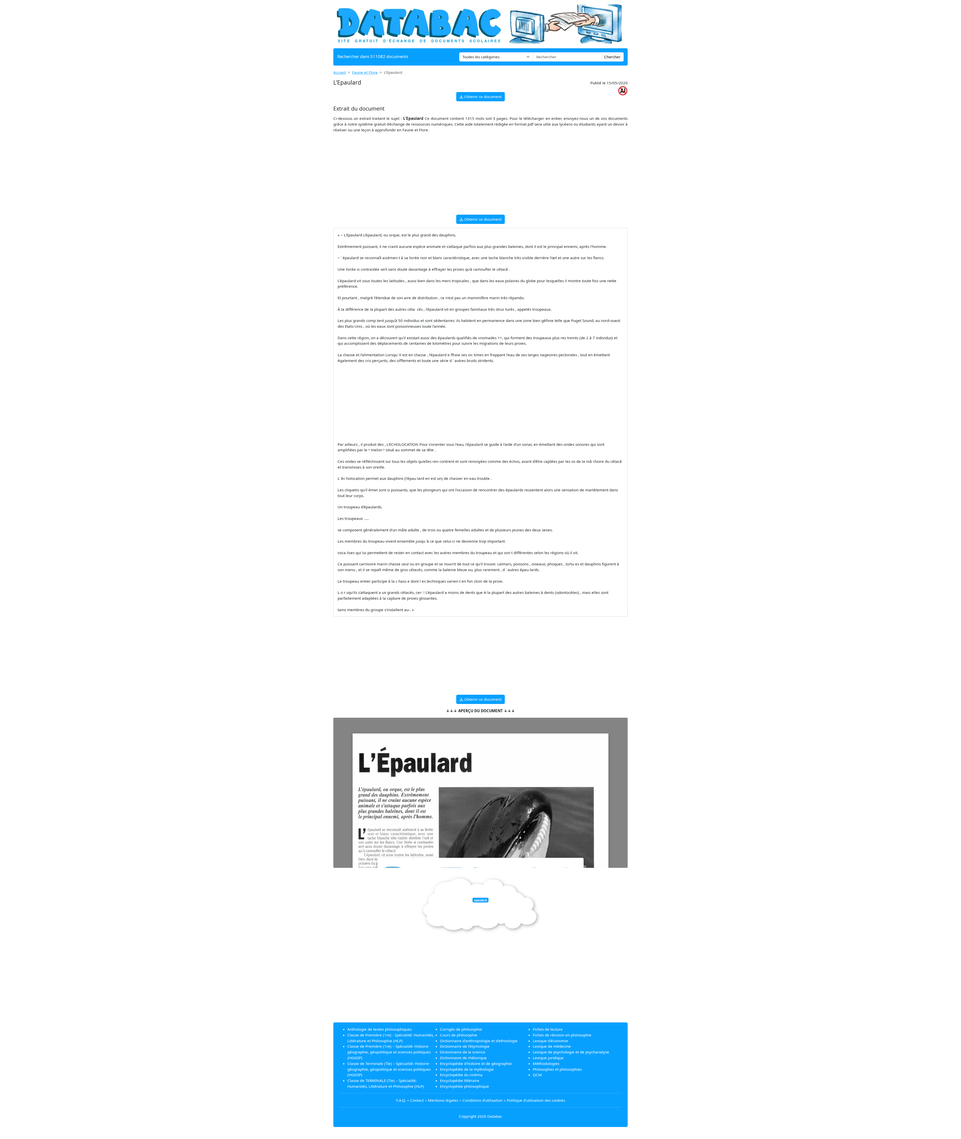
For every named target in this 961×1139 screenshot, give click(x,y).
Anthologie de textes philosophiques (379, 1029)
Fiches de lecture (548, 1029)
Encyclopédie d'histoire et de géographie (476, 1063)
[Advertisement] (480, 176)
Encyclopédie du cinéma (461, 1074)
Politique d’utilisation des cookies (536, 1100)
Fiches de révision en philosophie (562, 1034)
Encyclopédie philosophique (464, 1086)
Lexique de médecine (552, 1046)
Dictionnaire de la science (462, 1051)
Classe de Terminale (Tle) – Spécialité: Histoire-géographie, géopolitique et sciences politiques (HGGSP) (389, 1069)
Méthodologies (546, 1063)
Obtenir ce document (482, 96)
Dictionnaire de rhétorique (463, 1057)
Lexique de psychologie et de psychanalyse (571, 1051)
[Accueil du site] (480, 23)
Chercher (612, 56)
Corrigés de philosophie (461, 1029)
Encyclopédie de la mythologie (467, 1069)
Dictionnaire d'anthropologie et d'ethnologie (479, 1040)
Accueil (339, 72)
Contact (417, 1100)
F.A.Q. (401, 1100)
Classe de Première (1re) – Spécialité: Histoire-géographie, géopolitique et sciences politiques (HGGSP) (389, 1052)
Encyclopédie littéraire (459, 1080)
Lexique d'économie (550, 1040)
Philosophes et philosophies (557, 1069)
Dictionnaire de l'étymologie (465, 1046)
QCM (537, 1074)
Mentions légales (443, 1100)
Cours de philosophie (458, 1034)
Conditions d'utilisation (482, 1100)
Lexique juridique (548, 1057)
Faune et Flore (365, 72)
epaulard (480, 900)
